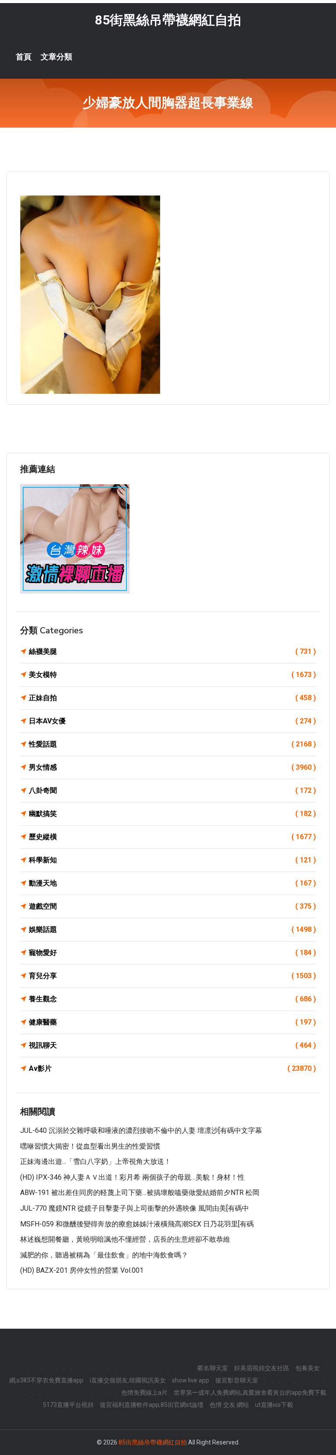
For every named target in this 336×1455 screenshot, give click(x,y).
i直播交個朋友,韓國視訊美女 (128, 1380)
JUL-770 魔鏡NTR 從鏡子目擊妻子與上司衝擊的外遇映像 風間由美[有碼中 (134, 1208)
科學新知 (172, 860)
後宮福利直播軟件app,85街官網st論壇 (151, 1404)
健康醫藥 (172, 1022)
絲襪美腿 (172, 651)
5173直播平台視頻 (68, 1404)
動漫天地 (172, 883)
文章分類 (56, 56)
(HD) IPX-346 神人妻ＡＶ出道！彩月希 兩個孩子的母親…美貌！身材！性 (132, 1177)
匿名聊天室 (212, 1368)
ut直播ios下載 (274, 1404)
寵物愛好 (172, 952)
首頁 (24, 56)
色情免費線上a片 (144, 1392)
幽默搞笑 (172, 813)
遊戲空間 (172, 906)
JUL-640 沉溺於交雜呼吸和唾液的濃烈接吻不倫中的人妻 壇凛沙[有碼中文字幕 (141, 1130)
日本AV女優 (172, 721)
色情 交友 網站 (229, 1404)
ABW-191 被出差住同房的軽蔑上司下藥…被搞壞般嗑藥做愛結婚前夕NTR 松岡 (139, 1192)
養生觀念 (172, 999)
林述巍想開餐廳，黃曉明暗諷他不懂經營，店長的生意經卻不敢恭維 (125, 1239)
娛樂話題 (172, 929)
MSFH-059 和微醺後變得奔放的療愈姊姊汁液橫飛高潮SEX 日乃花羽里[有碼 (137, 1224)
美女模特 (172, 674)
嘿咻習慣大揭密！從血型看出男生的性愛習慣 (90, 1146)
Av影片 (172, 1068)
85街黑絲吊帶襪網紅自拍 (168, 20)
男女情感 (172, 767)
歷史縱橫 (172, 837)
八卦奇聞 (172, 790)
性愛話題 (172, 744)
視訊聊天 (172, 1045)
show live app (190, 1380)
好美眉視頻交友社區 (261, 1368)
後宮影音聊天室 (236, 1380)
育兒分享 (172, 976)
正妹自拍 (172, 698)
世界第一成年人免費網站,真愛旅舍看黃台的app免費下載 (250, 1392)
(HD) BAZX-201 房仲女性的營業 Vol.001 (82, 1270)
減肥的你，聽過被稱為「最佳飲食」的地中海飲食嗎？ (104, 1255)
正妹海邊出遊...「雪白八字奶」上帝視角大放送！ (95, 1161)
